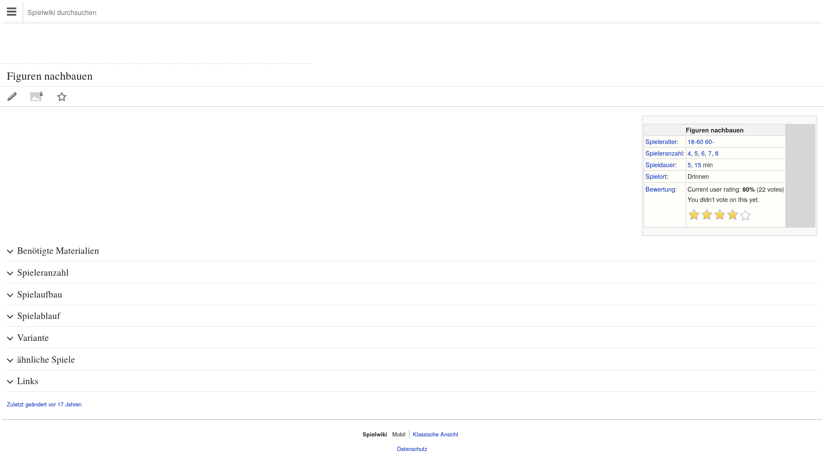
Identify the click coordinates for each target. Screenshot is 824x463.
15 (697, 164)
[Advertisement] (156, 42)
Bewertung (660, 188)
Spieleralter (661, 141)
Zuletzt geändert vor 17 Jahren (44, 404)
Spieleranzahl (664, 152)
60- (709, 141)
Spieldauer (660, 164)
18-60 (695, 141)
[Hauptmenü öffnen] (12, 12)
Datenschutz (412, 449)
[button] (412, 251)
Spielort (655, 175)
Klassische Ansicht (435, 434)
